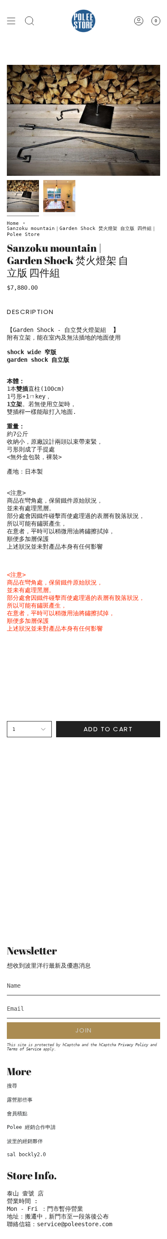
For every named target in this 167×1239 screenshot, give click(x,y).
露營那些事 (20, 1100)
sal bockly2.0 (26, 1155)
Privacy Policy (133, 1045)
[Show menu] (11, 21)
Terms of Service (24, 1049)
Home (13, 223)
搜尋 (12, 1086)
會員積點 (17, 1114)
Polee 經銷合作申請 (31, 1127)
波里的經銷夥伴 (25, 1141)
